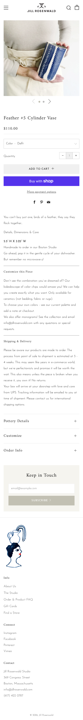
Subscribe (39, 500)
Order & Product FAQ (18, 599)
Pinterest (9, 645)
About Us (10, 586)
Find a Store (12, 613)
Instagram (10, 633)
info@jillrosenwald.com (18, 323)
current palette (60, 305)
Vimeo (8, 651)
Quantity (9, 156)
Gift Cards (10, 606)
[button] (39, 102)
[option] (41, 58)
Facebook (10, 639)
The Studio (11, 593)
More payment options (41, 191)
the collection (52, 317)
